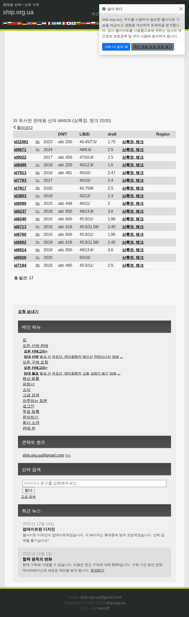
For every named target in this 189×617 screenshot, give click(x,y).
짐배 (115, 357)
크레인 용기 (99, 373)
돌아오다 (25, 128)
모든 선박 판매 (35, 346)
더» (68, 455)
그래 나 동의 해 (116, 47)
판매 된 (29, 428)
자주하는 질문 (35, 401)
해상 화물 (31, 379)
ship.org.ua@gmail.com (43, 455)
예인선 (87, 357)
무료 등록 (31, 411)
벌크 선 (45, 357)
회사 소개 (31, 423)
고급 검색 (31, 395)
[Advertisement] (101, 76)
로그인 (28, 406)
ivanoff (103, 608)
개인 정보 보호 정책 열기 (152, 47)
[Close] (180, 9)
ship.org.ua (18, 12)
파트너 (28, 384)
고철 (85, 373)
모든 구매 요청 (35, 362)
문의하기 (30, 417)
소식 (27, 390)
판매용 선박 (12, 5)
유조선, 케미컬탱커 (66, 357)
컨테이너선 (102, 357)
